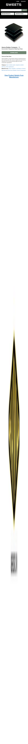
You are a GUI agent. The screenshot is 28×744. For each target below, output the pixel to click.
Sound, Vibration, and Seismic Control (17, 68)
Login (17, 1)
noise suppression (10, 66)
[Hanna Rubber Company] (14, 451)
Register (23, 1)
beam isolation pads (10, 65)
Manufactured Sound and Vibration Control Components (14, 70)
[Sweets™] (14, 4)
